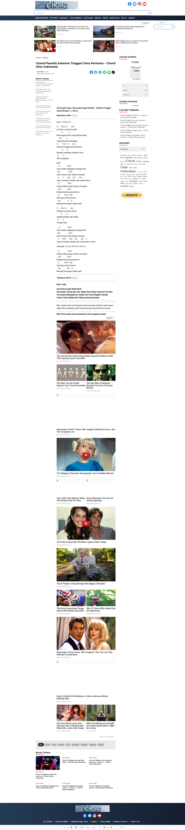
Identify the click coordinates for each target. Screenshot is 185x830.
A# (76, 246)
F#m (65, 122)
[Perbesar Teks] (82, 827)
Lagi (125, 176)
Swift (122, 183)
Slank (145, 181)
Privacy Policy (121, 822)
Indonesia (75, 745)
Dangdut (64, 18)
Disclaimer (105, 822)
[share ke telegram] (105, 73)
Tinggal (100, 745)
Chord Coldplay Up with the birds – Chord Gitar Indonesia (133, 121)
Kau (137, 174)
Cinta (54, 745)
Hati (130, 168)
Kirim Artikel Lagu (79, 822)
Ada (129, 155)
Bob (135, 158)
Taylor (135, 183)
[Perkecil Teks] (88, 827)
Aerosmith (140, 155)
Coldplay (145, 161)
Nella (126, 178)
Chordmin (40, 71)
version (124, 186)
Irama (140, 172)
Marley (139, 176)
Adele (133, 155)
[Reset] (111, 827)
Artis (123, 18)
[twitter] (135, 5)
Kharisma (143, 174)
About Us (135, 822)
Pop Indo (54, 18)
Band (122, 158)
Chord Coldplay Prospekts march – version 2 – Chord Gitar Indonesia (133, 136)
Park (143, 179)
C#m (69, 227)
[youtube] (145, 5)
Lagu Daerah (76, 18)
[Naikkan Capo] (71, 827)
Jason (128, 174)
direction (130, 164)
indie (135, 168)
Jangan (122, 174)
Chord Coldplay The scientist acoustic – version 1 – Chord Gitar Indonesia (134, 126)
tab (127, 183)
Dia (125, 164)
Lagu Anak (88, 18)
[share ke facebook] (92, 73)
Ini (137, 172)
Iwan (145, 172)
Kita (121, 176)
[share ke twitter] (96, 73)
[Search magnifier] (148, 12)
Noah (130, 178)
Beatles (129, 157)
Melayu (98, 18)
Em (60, 138)
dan (121, 164)
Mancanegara (41, 18)
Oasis (135, 178)
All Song (47, 822)
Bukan (146, 158)
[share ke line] (109, 73)
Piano (94, 822)
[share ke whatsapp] (100, 73)
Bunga (122, 161)
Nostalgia (114, 18)
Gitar (67, 745)
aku (145, 155)
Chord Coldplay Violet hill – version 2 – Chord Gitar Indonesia (134, 116)
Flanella (61, 745)
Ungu (141, 183)
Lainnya (131, 18)
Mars (145, 176)
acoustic (123, 155)
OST (140, 178)
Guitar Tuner (61, 822)
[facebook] (130, 5)
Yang (132, 186)
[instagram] (140, 5)
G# (81, 246)
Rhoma (122, 181)
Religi (105, 18)
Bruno (140, 158)
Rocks (127, 181)
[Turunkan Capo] (76, 827)
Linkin (129, 176)
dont (135, 164)
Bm (58, 172)
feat (143, 164)
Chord (47, 745)
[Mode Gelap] (116, 827)
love (134, 176)
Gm (72, 126)
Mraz (122, 178)
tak (130, 183)
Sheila (140, 181)
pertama (84, 745)
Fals (139, 164)
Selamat (93, 745)
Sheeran (134, 181)
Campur (45, 58)
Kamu (133, 174)
